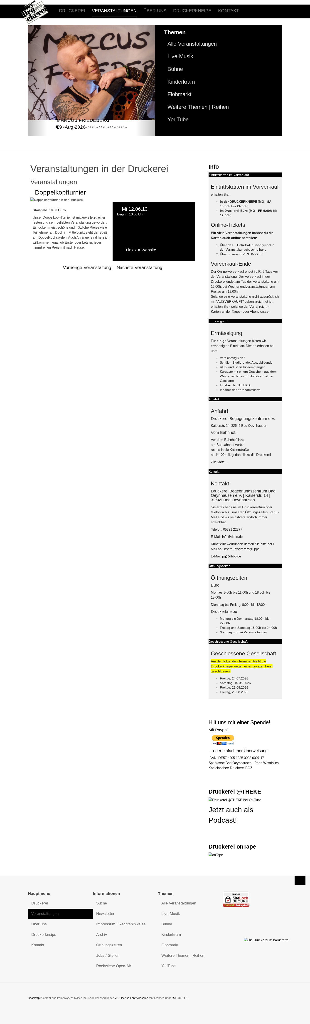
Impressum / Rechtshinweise (120, 924)
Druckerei (72, 10)
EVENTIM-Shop (252, 254)
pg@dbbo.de (231, 556)
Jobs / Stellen (107, 955)
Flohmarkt (179, 94)
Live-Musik (180, 56)
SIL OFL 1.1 (180, 998)
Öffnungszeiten (109, 945)
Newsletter (105, 914)
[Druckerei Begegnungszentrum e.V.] (38, 11)
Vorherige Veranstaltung (87, 267)
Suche (101, 903)
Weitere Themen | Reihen (198, 107)
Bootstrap (34, 998)
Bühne (175, 69)
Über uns (154, 10)
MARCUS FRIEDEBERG (83, 120)
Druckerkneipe (192, 10)
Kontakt (228, 10)
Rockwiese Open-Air (113, 966)
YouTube (178, 119)
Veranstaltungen (114, 10)
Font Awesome (139, 998)
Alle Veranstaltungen (192, 44)
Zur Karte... (219, 462)
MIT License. (122, 998)
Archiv (101, 934)
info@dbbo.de (232, 537)
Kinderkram (181, 82)
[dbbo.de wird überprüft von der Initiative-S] (266, 940)
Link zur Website (141, 250)
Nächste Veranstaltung (139, 267)
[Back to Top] (300, 880)
